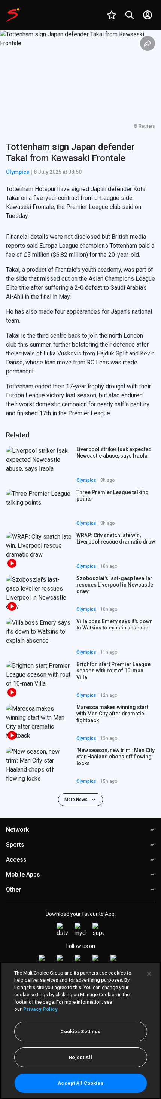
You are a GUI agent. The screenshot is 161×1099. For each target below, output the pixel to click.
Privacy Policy (40, 1009)
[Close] (149, 974)
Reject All (80, 1057)
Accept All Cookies (80, 1083)
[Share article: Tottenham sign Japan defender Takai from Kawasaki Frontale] (147, 43)
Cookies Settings (80, 1031)
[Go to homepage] (12, 15)
